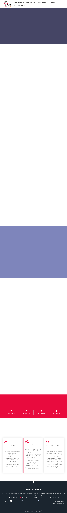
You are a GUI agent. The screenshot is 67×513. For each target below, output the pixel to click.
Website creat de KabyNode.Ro (33, 511)
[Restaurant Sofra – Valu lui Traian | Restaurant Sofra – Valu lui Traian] (7, 3)
